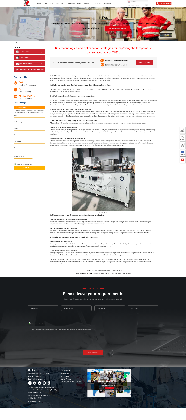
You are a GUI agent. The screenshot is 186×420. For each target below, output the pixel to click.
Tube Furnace (24, 57)
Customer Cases (74, 3)
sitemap (30, 402)
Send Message (93, 352)
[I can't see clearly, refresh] (23, 164)
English (133, 1)
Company (97, 3)
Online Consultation (145, 63)
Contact (107, 3)
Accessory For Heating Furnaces (32, 69)
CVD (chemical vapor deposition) (64, 76)
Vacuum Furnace (26, 63)
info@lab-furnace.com (27, 85)
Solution (59, 3)
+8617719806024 (25, 91)
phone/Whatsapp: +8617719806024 (39, 373)
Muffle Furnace (25, 51)
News (86, 3)
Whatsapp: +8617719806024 (116, 60)
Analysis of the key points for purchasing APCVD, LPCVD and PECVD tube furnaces (105, 273)
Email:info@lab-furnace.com (116, 64)
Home (39, 3)
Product (48, 3)
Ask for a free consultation (90, 28)
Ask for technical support (117, 28)
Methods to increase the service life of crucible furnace (105, 270)
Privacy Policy (37, 402)
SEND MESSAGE (29, 168)
